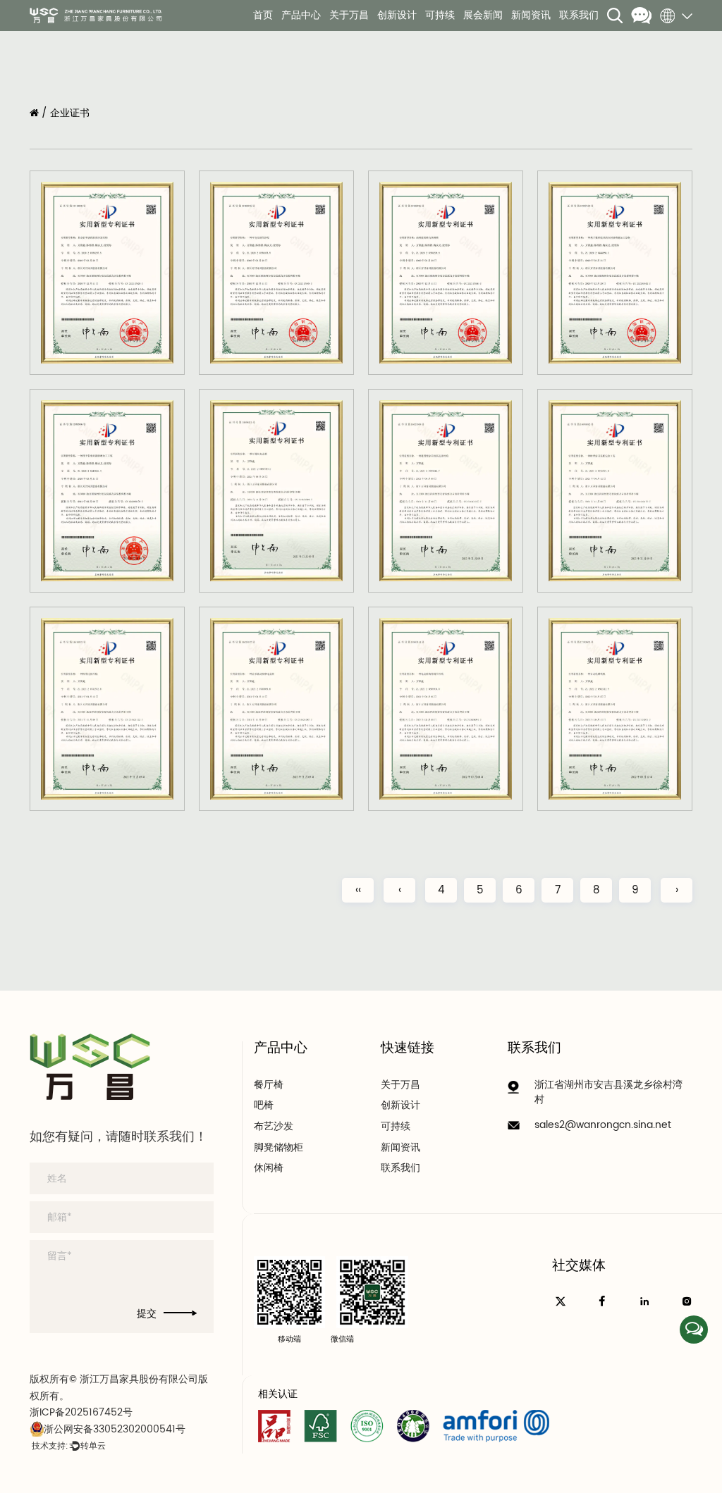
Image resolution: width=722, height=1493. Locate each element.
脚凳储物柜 (278, 1147)
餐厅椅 (268, 1085)
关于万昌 (349, 15)
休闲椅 (268, 1168)
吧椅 (264, 1105)
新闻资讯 (531, 15)
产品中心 (301, 15)
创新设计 (397, 15)
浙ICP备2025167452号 (81, 1412)
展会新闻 (483, 15)
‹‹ (358, 890)
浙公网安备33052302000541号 (114, 1429)
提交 (147, 1314)
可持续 (440, 15)
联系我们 (579, 15)
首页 (263, 15)
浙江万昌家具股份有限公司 (139, 1379)
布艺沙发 (273, 1126)
